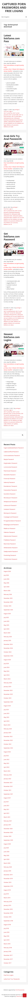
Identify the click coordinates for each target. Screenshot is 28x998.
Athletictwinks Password (10, 547)
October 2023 (7, 698)
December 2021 (8, 782)
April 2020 (6, 859)
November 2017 (8, 959)
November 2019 (8, 878)
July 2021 (6, 802)
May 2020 (6, 855)
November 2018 (8, 913)
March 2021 (7, 817)
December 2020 (8, 828)
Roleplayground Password (11, 524)
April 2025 (6, 629)
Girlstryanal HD (7, 214)
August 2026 (7, 571)
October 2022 (7, 744)
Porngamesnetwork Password (12, 521)
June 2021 (6, 805)
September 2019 (8, 886)
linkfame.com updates (12, 424)
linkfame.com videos (9, 325)
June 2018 (6, 932)
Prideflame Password (9, 540)
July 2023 (6, 709)
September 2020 (8, 840)
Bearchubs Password (10, 544)
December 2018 (8, 909)
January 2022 (7, 779)
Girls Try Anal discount (9, 210)
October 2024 (7, 652)
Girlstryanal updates (17, 216)
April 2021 (6, 813)
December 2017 (8, 955)
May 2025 (6, 625)
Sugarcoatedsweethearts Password (14, 448)
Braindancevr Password (10, 486)
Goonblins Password (9, 494)
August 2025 (7, 613)
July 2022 (6, 755)
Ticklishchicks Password (10, 559)
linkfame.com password (12, 125)
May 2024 (6, 671)
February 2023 (8, 729)
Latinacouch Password (10, 505)
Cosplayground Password (11, 517)
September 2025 (8, 610)
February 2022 (8, 775)
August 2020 (7, 844)
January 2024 (7, 686)
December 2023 (8, 690)
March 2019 (7, 898)
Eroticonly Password (9, 478)
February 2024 (8, 683)
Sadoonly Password (9, 482)
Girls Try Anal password (9, 311)
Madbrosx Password (9, 528)
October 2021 (7, 790)
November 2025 (8, 602)
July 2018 (6, 928)
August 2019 (7, 890)
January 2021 (7, 825)
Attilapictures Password (10, 501)
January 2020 (7, 871)
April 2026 (6, 587)
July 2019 (6, 894)
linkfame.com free (8, 219)
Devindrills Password (9, 475)
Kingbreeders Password (10, 463)
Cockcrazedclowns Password (12, 455)
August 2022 (7, 752)
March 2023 (7, 725)
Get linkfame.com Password (12, 236)
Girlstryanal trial (13, 120)
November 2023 (8, 694)
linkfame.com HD (12, 123)
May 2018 (6, 936)
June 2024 (6, 667)
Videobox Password (9, 532)
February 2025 (8, 636)
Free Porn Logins (8, 111)
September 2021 (8, 794)
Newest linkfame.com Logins (12, 337)
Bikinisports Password (10, 513)
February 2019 (8, 901)
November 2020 (8, 832)
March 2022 (7, 771)
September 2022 (8, 748)
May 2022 (6, 763)
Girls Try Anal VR (11, 313)
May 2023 (6, 717)
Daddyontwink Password (11, 551)
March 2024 (7, 679)
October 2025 (7, 606)
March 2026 (7, 590)
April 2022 (6, 767)
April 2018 (6, 940)
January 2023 (7, 732)
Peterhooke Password (10, 471)
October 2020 (7, 836)
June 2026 (6, 579)
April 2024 (6, 675)
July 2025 (6, 617)
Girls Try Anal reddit (13, 114)
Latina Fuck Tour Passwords (12, 979)
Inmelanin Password (9, 509)
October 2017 (7, 963)
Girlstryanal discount (9, 118)
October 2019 (7, 882)
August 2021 (7, 798)
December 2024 (8, 644)
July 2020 (6, 848)
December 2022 (8, 736)
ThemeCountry (19, 996)
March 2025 (7, 633)
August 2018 (7, 924)
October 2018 (7, 917)
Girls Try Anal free (8, 113)
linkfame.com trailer (8, 126)
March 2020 (7, 863)
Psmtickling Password (10, 555)
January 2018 (7, 951)
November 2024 (8, 648)
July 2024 (6, 663)
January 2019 (7, 905)
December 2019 (8, 875)
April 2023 (6, 721)
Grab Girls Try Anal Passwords (13, 137)
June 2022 (6, 759)
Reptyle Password (9, 459)
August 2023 (7, 706)
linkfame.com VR (8, 224)
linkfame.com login (17, 219)
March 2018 (7, 944)
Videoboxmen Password (10, 536)
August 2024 (7, 660)
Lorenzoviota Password (10, 467)
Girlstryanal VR (11, 121)
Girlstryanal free (13, 314)
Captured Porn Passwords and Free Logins (14, 7)
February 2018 (8, 947)
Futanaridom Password (10, 490)
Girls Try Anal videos (16, 116)
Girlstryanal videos (8, 217)
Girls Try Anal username (15, 413)
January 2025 (7, 640)
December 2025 (8, 598)
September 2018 (8, 921)
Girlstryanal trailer (8, 216)
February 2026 (8, 594)
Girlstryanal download (14, 212)
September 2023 (8, 702)
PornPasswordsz (20, 990)
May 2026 (6, 583)
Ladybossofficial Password (11, 452)
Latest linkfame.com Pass (12, 38)
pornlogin (16, 109)
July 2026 (6, 575)
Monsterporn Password (10, 498)
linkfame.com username (12, 222)
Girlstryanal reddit (16, 214)
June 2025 (6, 621)
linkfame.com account (18, 217)
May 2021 (6, 809)
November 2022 (8, 740)
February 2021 (8, 821)
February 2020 (8, 867)
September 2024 (8, 656)
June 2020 (6, 851)
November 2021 (8, 786)
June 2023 (6, 713)
